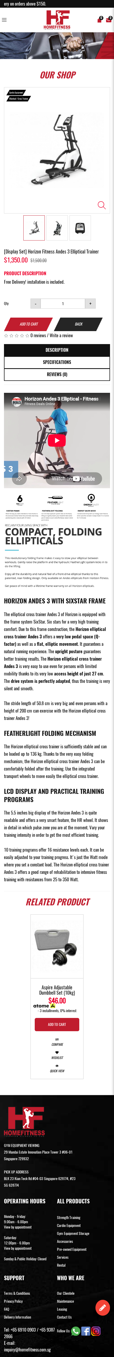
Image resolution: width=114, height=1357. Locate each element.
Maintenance (65, 1301)
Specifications (57, 362)
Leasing (62, 1309)
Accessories (65, 1241)
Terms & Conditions (17, 1293)
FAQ (6, 1309)
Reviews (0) (57, 374)
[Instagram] (95, 1330)
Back (78, 324)
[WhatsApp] (76, 1330)
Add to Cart (29, 324)
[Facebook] (86, 1330)
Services (62, 1257)
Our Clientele (65, 1293)
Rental (61, 1265)
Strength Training (68, 1217)
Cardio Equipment (69, 1225)
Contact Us (64, 1317)
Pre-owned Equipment (71, 1249)
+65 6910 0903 (23, 1330)
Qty (6, 303)
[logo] (57, 20)
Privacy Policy (13, 1301)
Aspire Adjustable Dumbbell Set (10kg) (57, 990)
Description (57, 350)
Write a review (61, 335)
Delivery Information (17, 1317)
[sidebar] (5, 20)
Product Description (25, 273)
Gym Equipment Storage (73, 1233)
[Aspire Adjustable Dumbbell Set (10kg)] (57, 946)
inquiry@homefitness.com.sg (27, 1349)
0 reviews (38, 335)
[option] (57, 150)
